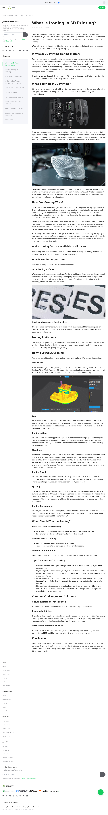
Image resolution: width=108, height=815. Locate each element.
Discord (5, 703)
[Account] (95, 7)
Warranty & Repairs (8, 732)
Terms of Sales (16, 807)
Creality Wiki (6, 736)
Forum (4, 696)
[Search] (91, 7)
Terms (23, 39)
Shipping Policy (27, 807)
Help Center (6, 725)
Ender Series (6, 686)
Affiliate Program (8, 761)
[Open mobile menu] (4, 7)
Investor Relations (8, 758)
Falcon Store (6, 670)
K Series (5, 678)
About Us (5, 746)
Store (4, 667)
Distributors (6, 754)
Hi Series (5, 682)
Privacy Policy (9, 41)
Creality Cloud (7, 699)
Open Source (6, 711)
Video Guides (6, 728)
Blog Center (7, 15)
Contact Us (6, 750)
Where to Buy (6, 674)
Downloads (6, 721)
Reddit (4, 707)
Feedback (36, 807)
